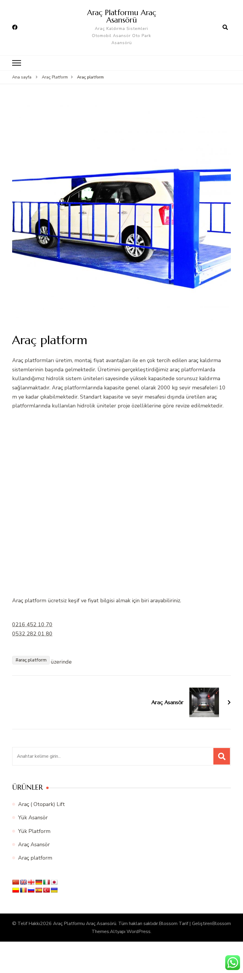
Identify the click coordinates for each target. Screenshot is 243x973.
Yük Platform (34, 831)
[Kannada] (15, 890)
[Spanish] (38, 890)
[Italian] (46, 882)
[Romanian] (23, 890)
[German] (38, 882)
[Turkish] (46, 890)
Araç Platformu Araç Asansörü (121, 16)
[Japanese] (54, 882)
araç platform (32, 660)
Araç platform (35, 857)
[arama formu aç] (225, 27)
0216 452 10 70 (32, 624)
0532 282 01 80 (32, 633)
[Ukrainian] (54, 890)
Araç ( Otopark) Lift (41, 804)
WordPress (139, 931)
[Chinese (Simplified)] (15, 882)
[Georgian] (31, 882)
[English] (23, 882)
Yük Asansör (33, 817)
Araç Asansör (34, 844)
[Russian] (31, 890)
